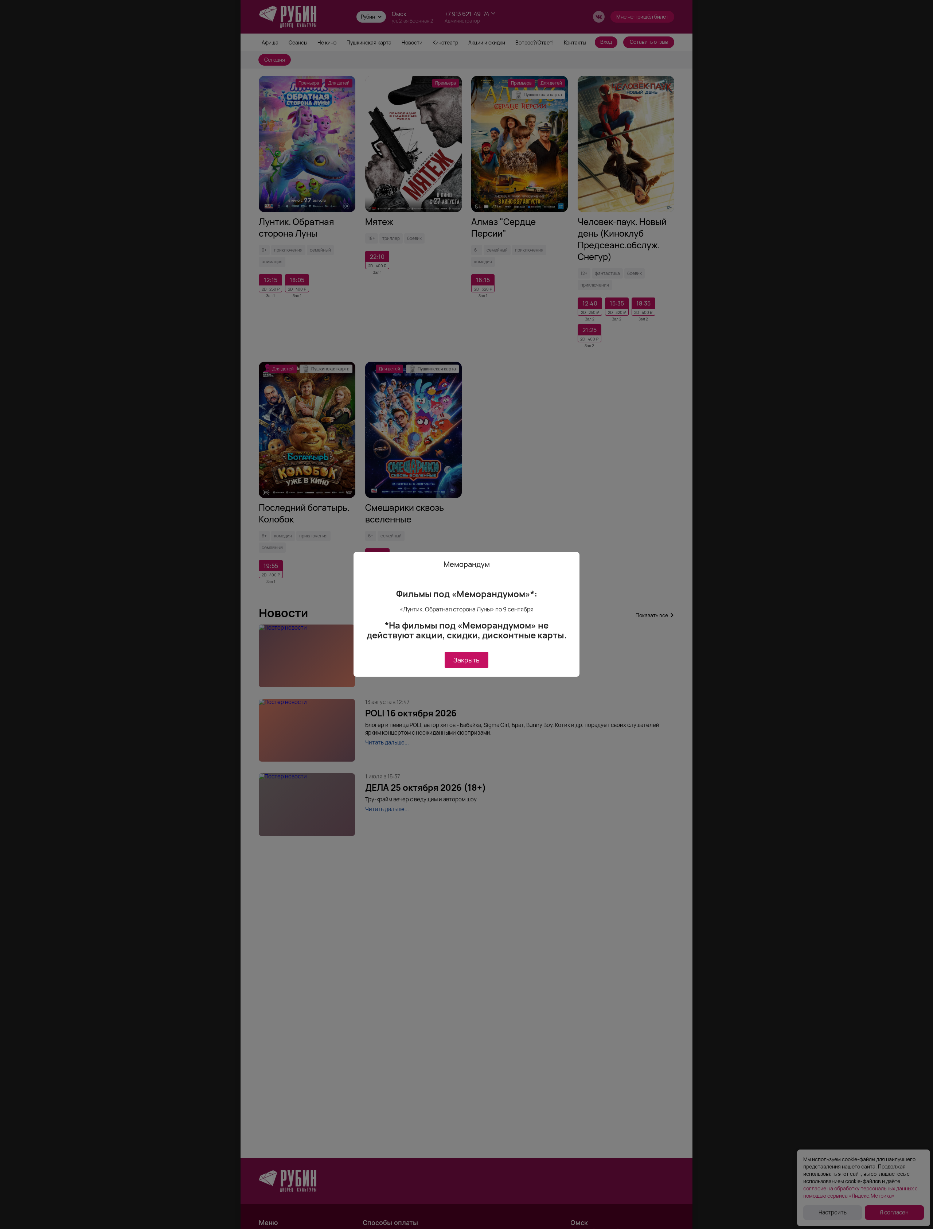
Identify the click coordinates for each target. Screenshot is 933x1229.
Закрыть (466, 660)
